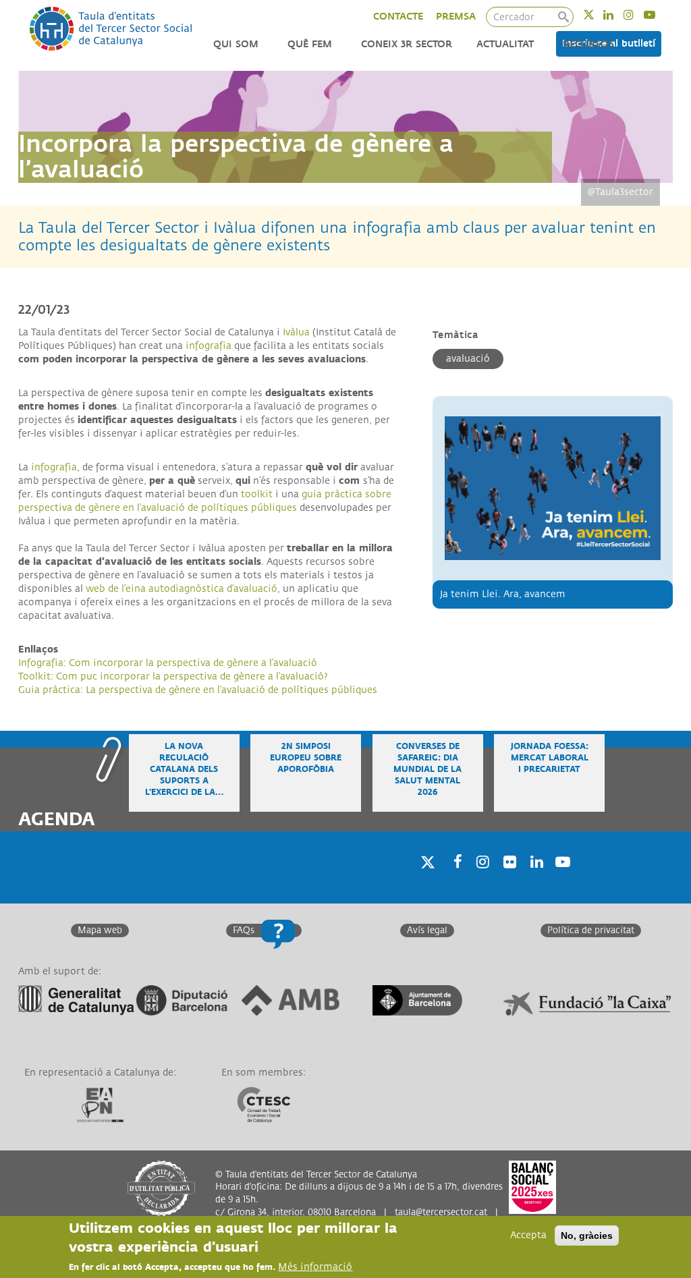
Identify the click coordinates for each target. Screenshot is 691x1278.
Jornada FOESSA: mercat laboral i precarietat (549, 758)
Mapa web (100, 930)
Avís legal (427, 930)
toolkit (257, 494)
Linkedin (617, 14)
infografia (208, 346)
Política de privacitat (590, 930)
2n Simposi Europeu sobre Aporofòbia (305, 758)
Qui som (235, 44)
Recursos (588, 44)
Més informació (315, 1267)
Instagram (637, 14)
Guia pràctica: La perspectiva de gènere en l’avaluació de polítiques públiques (197, 690)
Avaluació (468, 359)
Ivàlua (296, 332)
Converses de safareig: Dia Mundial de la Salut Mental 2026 (427, 770)
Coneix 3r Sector (406, 44)
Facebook (453, 879)
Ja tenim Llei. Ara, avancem (502, 594)
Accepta (528, 1235)
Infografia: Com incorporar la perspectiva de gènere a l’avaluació (167, 663)
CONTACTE (398, 16)
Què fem (309, 44)
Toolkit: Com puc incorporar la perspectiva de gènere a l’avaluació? (173, 676)
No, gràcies (587, 1235)
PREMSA (456, 16)
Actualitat (505, 44)
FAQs (243, 930)
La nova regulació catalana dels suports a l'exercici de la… (184, 770)
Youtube (658, 14)
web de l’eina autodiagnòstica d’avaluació (180, 589)
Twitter (598, 14)
